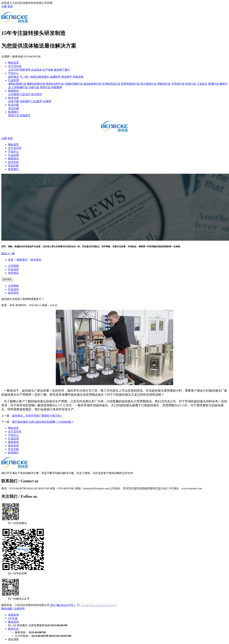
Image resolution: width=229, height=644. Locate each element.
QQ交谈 (12, 618)
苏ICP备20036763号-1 (62, 605)
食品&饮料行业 (92, 83)
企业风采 (36, 69)
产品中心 (13, 73)
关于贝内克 (14, 66)
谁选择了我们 (62, 69)
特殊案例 (56, 87)
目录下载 (13, 101)
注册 (4, 6)
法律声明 (19, 608)
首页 (10, 259)
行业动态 (24, 94)
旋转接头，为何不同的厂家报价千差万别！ (37, 415)
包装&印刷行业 (73, 83)
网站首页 (13, 62)
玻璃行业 (213, 83)
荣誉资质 (24, 69)
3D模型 (46, 101)
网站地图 (6, 608)
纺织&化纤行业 (55, 83)
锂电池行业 (163, 83)
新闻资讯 (13, 90)
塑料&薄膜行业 (17, 83)
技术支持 (13, 97)
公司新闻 (13, 94)
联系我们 (13, 111)
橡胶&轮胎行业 (36, 83)
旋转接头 (13, 76)
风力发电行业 (148, 83)
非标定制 (77, 76)
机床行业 (190, 83)
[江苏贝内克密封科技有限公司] (14, 21)
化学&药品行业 (111, 83)
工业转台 (201, 83)
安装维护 (24, 101)
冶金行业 (33, 87)
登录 (10, 6)
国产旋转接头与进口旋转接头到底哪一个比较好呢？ (43, 421)
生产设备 (47, 69)
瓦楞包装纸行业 (130, 83)
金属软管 (55, 76)
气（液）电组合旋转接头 (34, 76)
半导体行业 (177, 83)
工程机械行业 (19, 87)
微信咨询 (13, 621)
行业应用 (13, 80)
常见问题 (13, 104)
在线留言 (24, 115)
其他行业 (45, 87)
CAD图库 (36, 101)
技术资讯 (36, 94)
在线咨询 (13, 614)
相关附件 (66, 76)
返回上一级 (8, 253)
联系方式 (13, 115)
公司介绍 (13, 69)
